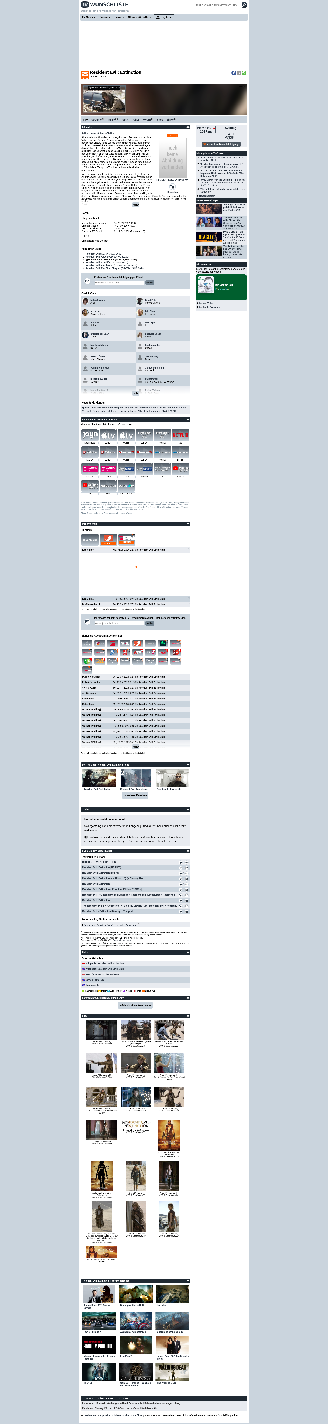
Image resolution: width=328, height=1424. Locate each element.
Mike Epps (150, 322)
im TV (112, 119)
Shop (160, 119)
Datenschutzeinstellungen (158, 1403)
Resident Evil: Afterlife (169, 789)
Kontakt (100, 1403)
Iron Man (161, 1305)
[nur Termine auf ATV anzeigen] (137, 652)
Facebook (87, 1408)
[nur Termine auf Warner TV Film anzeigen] (112, 652)
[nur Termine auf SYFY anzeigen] (163, 643)
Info (85, 119)
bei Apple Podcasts (209, 307)
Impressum (88, 1403)
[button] (233, 73)
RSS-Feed (119, 1408)
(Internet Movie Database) (102, 974)
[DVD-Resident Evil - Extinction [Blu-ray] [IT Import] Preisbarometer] (187, 912)
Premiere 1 (112, 661)
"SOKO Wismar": (222, 159)
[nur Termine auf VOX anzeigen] (125, 643)
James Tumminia (154, 367)
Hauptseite (104, 1415)
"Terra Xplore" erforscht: (222, 190)
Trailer (135, 119)
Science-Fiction (105, 133)
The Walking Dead (166, 1382)
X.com (108, 1408)
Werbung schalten (117, 1403)
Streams (97, 119)
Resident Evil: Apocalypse (134, 789)
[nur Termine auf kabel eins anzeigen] (137, 643)
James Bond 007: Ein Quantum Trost (173, 1357)
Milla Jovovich (98, 300)
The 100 (88, 1382)
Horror (93, 133)
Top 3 (124, 119)
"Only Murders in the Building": (222, 182)
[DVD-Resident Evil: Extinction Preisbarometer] (187, 885)
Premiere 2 (125, 661)
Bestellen (172, 192)
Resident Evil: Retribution (97, 789)
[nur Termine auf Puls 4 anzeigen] (150, 652)
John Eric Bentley (99, 367)
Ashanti (94, 322)
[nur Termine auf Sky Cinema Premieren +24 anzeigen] (175, 661)
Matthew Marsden (100, 345)
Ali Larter (95, 311)
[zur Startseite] (104, 3)
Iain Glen (150, 311)
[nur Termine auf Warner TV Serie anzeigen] (125, 652)
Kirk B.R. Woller (98, 379)
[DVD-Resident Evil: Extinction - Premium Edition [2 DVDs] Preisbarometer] (187, 890)
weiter (149, 282)
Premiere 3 (138, 661)
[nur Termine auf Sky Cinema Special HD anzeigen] (99, 652)
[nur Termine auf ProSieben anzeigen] (112, 643)
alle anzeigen (90, 540)
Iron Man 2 (126, 1356)
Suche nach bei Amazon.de (111, 925)
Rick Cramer (151, 379)
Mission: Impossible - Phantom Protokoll (100, 1357)
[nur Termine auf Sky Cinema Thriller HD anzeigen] (87, 670)
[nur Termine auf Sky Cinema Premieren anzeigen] (175, 643)
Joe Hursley (151, 356)
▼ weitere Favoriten (135, 795)
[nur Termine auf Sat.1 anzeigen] (99, 643)
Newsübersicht (207, 196)
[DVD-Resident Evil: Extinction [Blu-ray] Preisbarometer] (187, 874)
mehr (136, 205)
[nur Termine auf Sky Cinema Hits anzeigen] (163, 661)
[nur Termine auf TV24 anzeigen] (99, 661)
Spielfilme (136, 1415)
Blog (177, 1403)
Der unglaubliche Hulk (132, 1305)
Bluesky (99, 1408)
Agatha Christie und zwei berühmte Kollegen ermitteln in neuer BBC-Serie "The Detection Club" (222, 173)
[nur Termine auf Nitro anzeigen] (150, 643)
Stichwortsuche (120, 1415)
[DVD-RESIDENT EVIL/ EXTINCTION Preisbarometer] (187, 863)
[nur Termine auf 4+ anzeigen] (87, 661)
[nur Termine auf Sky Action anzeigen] (87, 652)
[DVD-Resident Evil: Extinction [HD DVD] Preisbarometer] (187, 868)
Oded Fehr (150, 300)
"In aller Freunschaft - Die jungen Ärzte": (221, 165)
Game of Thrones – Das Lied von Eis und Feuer (135, 1384)
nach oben (90, 1415)
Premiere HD (150, 661)
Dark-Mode (147, 1408)
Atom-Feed (133, 1408)
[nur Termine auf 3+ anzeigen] (175, 652)
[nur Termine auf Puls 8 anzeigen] (163, 652)
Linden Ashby (152, 345)
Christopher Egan (99, 333)
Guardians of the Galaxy (170, 1332)
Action (84, 133)
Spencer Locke (153, 333)
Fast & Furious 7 (92, 1332)
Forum (148, 119)
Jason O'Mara (97, 356)
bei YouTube (206, 303)
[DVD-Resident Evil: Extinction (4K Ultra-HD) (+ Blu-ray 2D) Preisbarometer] (187, 879)
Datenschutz (135, 1403)
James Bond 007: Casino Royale (97, 1306)
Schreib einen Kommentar (136, 1005)
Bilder (171, 119)
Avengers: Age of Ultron (133, 1332)
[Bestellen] (172, 186)
